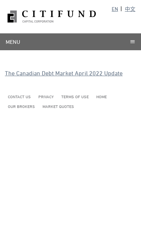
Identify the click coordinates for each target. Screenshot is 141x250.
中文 (130, 9)
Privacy (46, 96)
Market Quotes (58, 106)
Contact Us (19, 96)
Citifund (52, 16)
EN (115, 9)
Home (101, 96)
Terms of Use (75, 96)
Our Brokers (21, 106)
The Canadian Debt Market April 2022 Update (64, 73)
